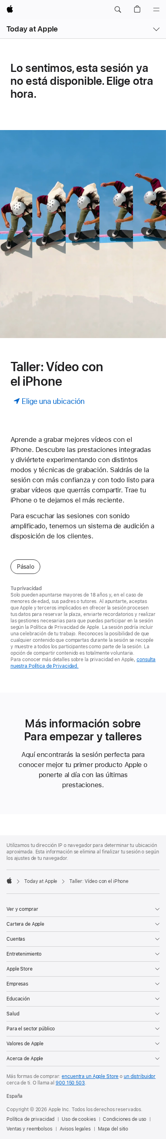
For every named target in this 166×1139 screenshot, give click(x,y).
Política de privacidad (30, 1119)
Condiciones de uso (124, 1119)
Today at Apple (32, 29)
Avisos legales (75, 1129)
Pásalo (25, 566)
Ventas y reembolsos (29, 1129)
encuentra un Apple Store (90, 1076)
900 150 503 (70, 1083)
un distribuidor (140, 1076)
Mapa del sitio (113, 1129)
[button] (117, 9)
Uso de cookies (78, 1119)
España (14, 1096)
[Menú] (156, 9)
